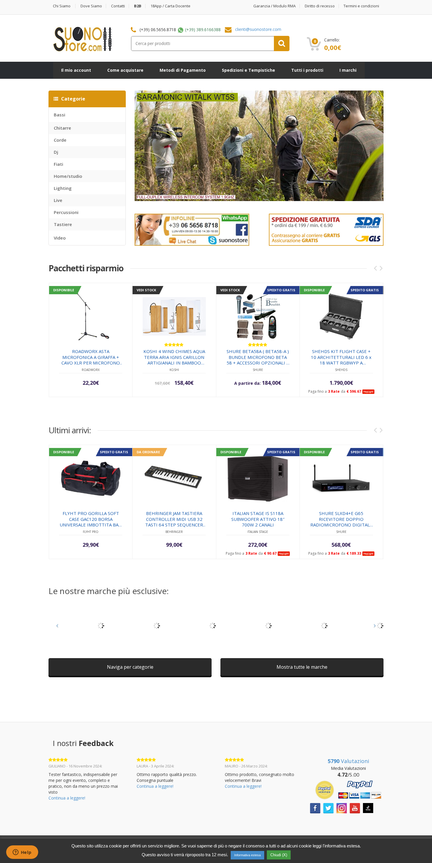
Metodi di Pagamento (183, 70)
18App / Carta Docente (170, 6)
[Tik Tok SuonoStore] (368, 807)
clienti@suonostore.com (258, 29)
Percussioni (66, 212)
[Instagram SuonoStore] (341, 808)
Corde (60, 140)
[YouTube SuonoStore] (355, 808)
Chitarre (62, 128)
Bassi (59, 115)
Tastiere (63, 224)
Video (60, 238)
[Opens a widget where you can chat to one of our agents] (22, 852)
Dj (56, 152)
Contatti (118, 6)
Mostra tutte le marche (302, 667)
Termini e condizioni (361, 6)
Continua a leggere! (66, 798)
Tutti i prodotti (307, 70)
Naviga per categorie (130, 667)
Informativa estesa (247, 855)
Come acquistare (125, 70)
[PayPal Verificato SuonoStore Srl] (348, 789)
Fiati (58, 164)
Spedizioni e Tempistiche (248, 70)
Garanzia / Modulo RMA (274, 6)
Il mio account (76, 70)
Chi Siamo (62, 6)
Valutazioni (348, 761)
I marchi (347, 70)
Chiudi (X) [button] (278, 855)
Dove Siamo (91, 6)
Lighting (63, 188)
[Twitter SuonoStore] (328, 808)
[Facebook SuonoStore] (315, 808)
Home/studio (68, 176)
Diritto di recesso (320, 6)
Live (58, 200)
